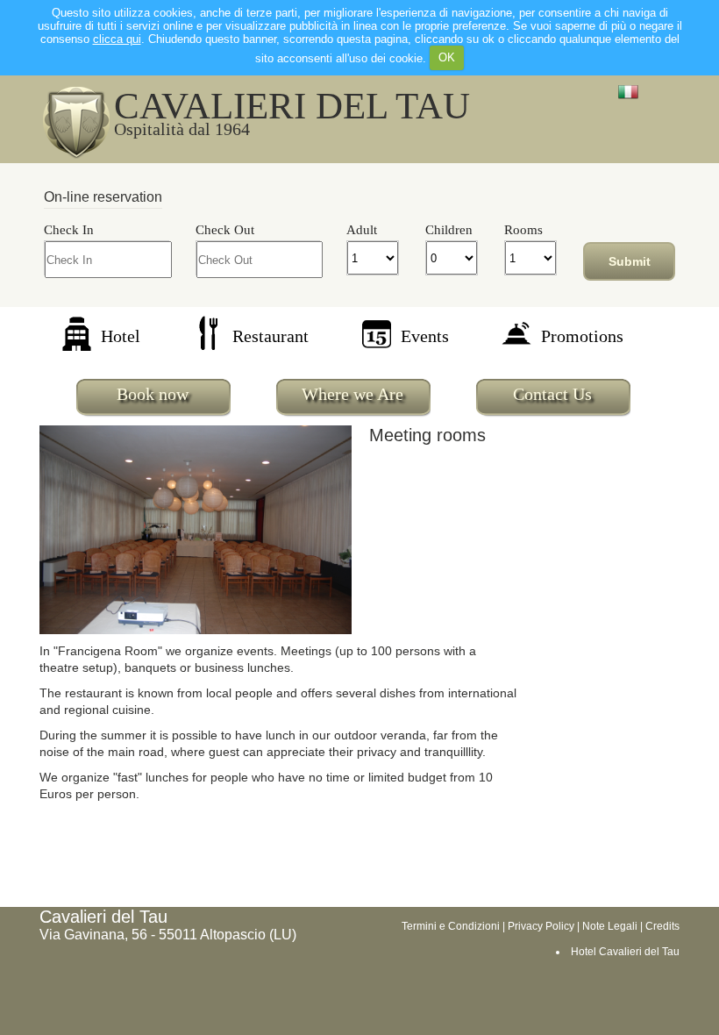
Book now (153, 393)
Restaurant (270, 336)
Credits (662, 926)
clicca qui (117, 39)
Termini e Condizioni (451, 926)
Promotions (582, 336)
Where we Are (352, 393)
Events (425, 336)
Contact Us (552, 393)
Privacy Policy (541, 926)
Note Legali (609, 926)
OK (446, 57)
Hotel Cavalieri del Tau (625, 952)
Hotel (120, 336)
